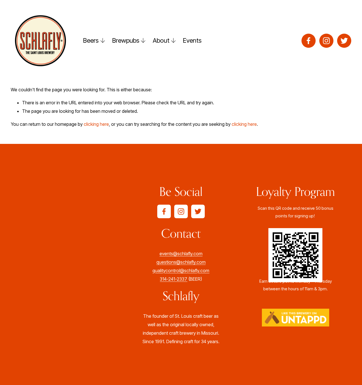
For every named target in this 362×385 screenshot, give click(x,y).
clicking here (96, 124)
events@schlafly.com (181, 253)
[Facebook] (308, 41)
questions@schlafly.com (181, 262)
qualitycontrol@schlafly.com (180, 270)
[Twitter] (344, 41)
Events (192, 40)
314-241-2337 (173, 279)
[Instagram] (326, 41)
